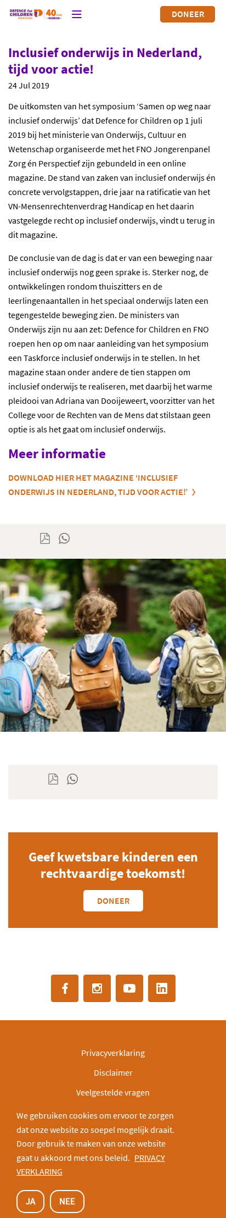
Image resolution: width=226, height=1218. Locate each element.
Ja (30, 1201)
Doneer (188, 13)
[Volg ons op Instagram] (97, 988)
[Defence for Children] (36, 14)
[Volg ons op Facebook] (64, 988)
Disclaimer (113, 1072)
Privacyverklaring (113, 1052)
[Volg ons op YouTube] (129, 988)
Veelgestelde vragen (113, 1092)
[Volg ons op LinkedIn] (162, 988)
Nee (67, 1201)
